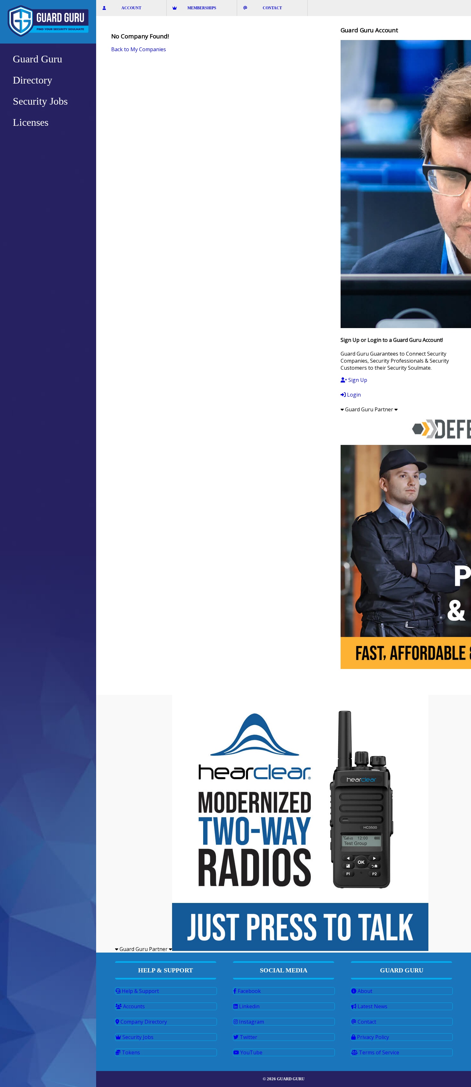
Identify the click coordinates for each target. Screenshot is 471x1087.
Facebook (248, 990)
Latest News (371, 1006)
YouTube (250, 1052)
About (364, 990)
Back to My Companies (138, 49)
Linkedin (249, 1006)
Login (353, 394)
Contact (366, 1021)
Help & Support (139, 990)
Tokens (130, 1052)
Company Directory (143, 1021)
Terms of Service (378, 1052)
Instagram (251, 1021)
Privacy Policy (372, 1037)
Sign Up (357, 379)
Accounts (133, 1006)
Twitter (247, 1037)
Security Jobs (137, 1037)
